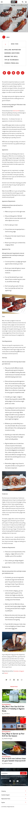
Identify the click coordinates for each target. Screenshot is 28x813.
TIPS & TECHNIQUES (12, 60)
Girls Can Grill (16, 111)
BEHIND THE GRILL (11, 56)
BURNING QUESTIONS (12, 53)
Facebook (16, 671)
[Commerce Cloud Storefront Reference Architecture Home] (14, 2)
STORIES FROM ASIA (12, 63)
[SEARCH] (23, 2)
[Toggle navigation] (2, 2)
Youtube (18, 781)
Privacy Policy (22, 776)
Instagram (21, 671)
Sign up (23, 773)
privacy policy (23, 784)
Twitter (6, 673)
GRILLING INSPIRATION (13, 50)
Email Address (4, 773)
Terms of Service (4, 778)
